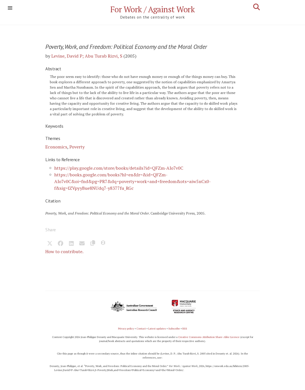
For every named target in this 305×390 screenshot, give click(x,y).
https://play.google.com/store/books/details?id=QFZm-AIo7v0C (118, 168)
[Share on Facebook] (60, 243)
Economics (56, 147)
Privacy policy (126, 328)
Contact (141, 328)
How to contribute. (64, 251)
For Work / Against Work (152, 9)
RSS (184, 328)
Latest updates (157, 328)
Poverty (77, 147)
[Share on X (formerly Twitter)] (49, 243)
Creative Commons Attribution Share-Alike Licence (209, 337)
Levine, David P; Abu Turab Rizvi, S (86, 56)
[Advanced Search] (256, 7)
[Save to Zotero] (103, 243)
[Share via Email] (81, 243)
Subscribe (174, 328)
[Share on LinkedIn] (71, 243)
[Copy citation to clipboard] (92, 243)
